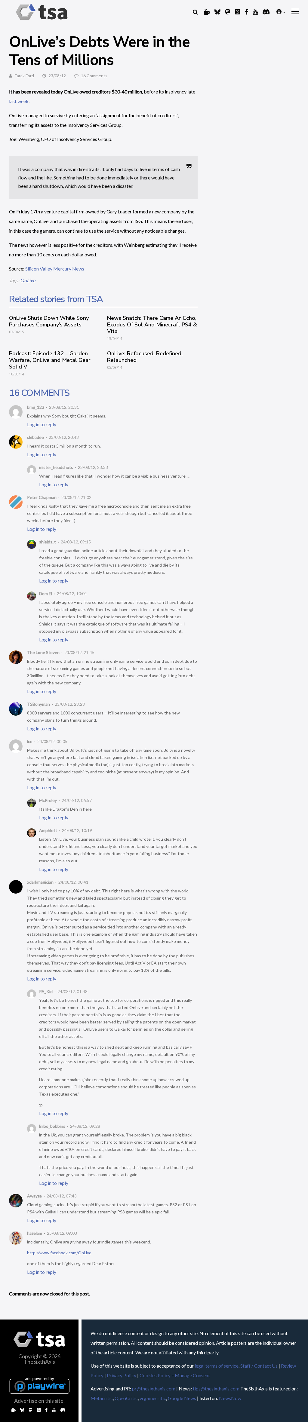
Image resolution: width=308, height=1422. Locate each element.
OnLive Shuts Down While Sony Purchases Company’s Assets (49, 321)
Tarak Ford (24, 75)
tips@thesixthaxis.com (216, 1388)
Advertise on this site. (39, 1400)
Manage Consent (192, 1375)
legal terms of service (217, 1365)
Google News (182, 1398)
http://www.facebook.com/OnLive (59, 1252)
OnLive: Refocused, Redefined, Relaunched (145, 357)
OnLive (27, 280)
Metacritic (102, 1398)
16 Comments (94, 75)
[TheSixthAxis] (41, 21)
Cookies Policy (155, 1375)
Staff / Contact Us (259, 1365)
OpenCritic (126, 1398)
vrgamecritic (153, 1398)
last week (19, 101)
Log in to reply (41, 424)
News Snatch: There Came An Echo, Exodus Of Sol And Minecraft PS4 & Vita (152, 324)
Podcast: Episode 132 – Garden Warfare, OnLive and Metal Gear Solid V (50, 360)
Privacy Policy (121, 1375)
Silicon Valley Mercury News (54, 268)
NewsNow (230, 1398)
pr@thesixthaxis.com (153, 1388)
